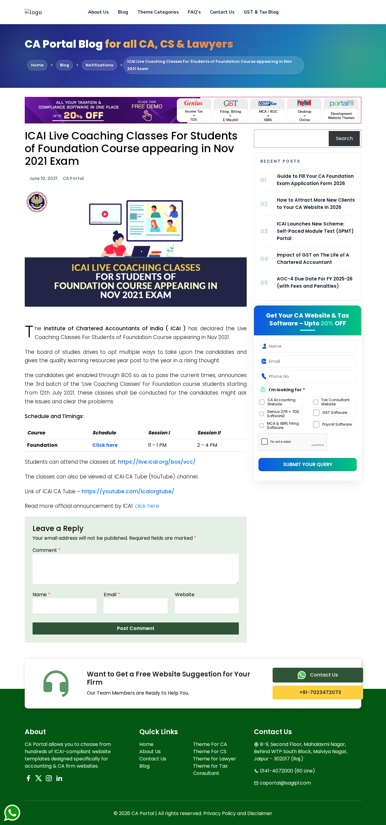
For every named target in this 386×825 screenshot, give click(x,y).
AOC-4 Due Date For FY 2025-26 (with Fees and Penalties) (315, 282)
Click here (105, 445)
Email (112, 594)
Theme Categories (158, 12)
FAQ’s (194, 12)
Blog (123, 12)
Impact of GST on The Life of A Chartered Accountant (313, 258)
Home (146, 744)
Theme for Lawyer (214, 758)
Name (41, 594)
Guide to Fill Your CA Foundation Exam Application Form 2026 (315, 180)
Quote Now (340, 12)
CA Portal (73, 178)
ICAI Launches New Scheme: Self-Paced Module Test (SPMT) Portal (315, 231)
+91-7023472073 (319, 692)
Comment (47, 550)
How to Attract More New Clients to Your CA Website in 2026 (316, 203)
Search (344, 138)
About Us (98, 12)
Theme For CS (209, 751)
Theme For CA (210, 744)
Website (185, 594)
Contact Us (222, 12)
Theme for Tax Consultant (210, 770)
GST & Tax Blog (261, 12)
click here (147, 506)
